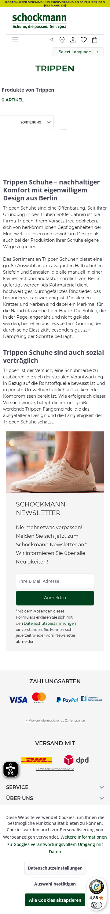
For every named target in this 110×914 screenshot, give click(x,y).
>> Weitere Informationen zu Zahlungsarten (55, 720)
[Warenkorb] (98, 40)
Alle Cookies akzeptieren (55, 900)
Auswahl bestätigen (55, 884)
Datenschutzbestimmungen (50, 623)
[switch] (96, 905)
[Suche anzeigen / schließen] (52, 40)
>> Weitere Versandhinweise (55, 769)
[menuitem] (29, 40)
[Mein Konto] (73, 40)
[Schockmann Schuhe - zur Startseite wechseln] (40, 20)
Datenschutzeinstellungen (55, 868)
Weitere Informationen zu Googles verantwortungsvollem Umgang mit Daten (57, 844)
